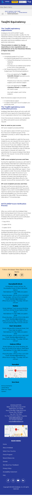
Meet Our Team (6, 389)
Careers (3, 391)
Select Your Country (9, 451)
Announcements (6, 386)
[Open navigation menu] (30, 2)
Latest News (5, 387)
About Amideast (8, 447)
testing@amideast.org (16, 418)
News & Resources (8, 458)
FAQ (4, 475)
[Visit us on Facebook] (9, 275)
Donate (14, 1)
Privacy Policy (7, 468)
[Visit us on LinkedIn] (23, 481)
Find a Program (7, 454)
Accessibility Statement (10, 472)
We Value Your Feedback (11, 465)
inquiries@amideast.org (16, 421)
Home (5, 444)
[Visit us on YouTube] (15, 275)
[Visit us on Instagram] (22, 275)
